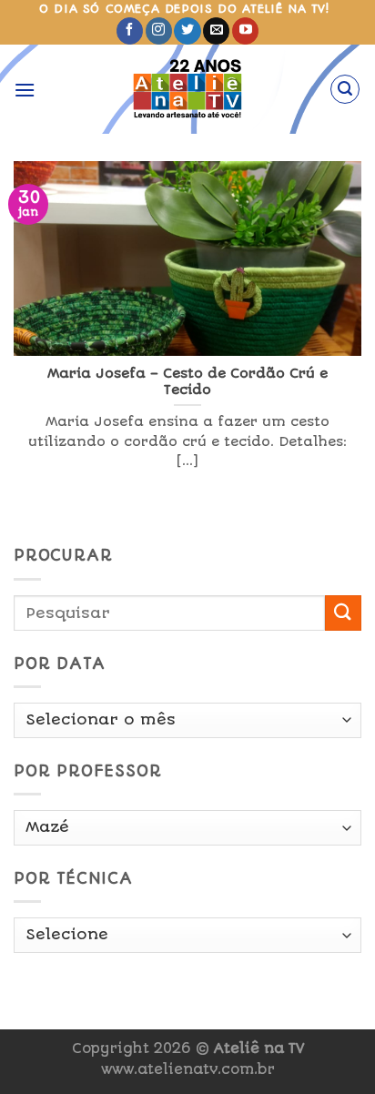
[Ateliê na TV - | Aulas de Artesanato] (188, 89)
